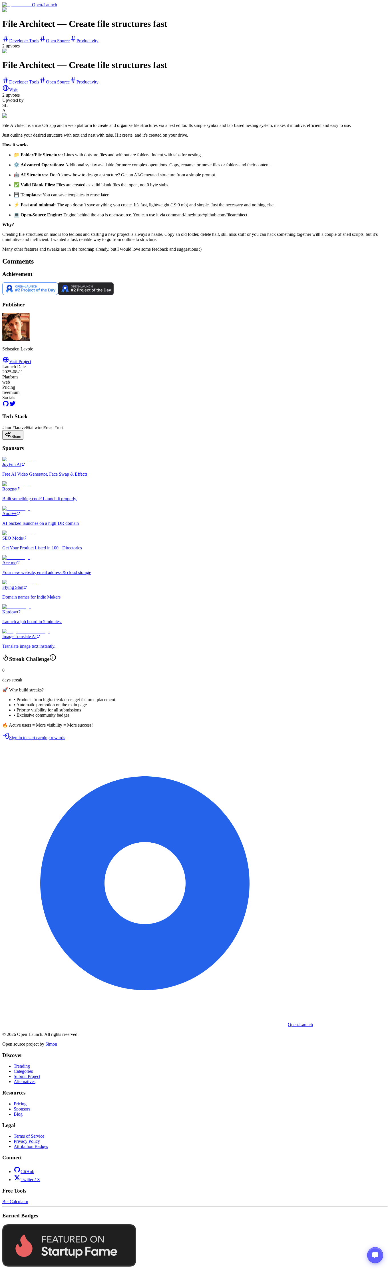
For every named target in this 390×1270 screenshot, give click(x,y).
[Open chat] (375, 1255)
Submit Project (27, 1076)
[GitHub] (5, 405)
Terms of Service (29, 1136)
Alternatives (24, 1081)
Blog (18, 1114)
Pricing (20, 1103)
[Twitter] (12, 405)
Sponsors (22, 1108)
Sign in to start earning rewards (37, 737)
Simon (51, 1044)
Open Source (58, 40)
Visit (13, 89)
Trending (22, 1066)
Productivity (87, 40)
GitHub (27, 1171)
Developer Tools (24, 40)
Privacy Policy (27, 1141)
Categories (23, 1071)
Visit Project (20, 361)
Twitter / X (30, 1179)
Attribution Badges (31, 1146)
